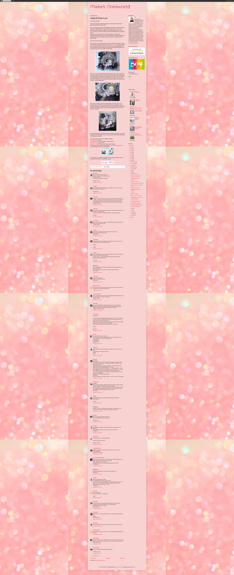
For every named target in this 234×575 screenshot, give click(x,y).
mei (132, 208)
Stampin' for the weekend (95, 144)
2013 (131, 157)
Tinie (94, 425)
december (133, 161)
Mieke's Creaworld (110, 7)
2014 (131, 155)
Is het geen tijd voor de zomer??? (137, 183)
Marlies (94, 501)
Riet (94, 396)
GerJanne (95, 314)
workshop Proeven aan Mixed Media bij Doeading (138, 127)
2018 (131, 148)
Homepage (108, 558)
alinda (94, 490)
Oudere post (122, 558)
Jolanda (94, 276)
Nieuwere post (93, 558)
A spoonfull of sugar (94, 142)
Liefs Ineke (95, 547)
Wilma (94, 359)
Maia (94, 477)
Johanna (95, 436)
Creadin (131, 125)
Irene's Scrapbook (133, 91)
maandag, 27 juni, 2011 (97, 182)
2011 (131, 160)
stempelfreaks (96, 448)
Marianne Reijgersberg (97, 457)
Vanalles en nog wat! (135, 181)
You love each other (134, 199)
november (133, 163)
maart (132, 211)
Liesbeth (95, 381)
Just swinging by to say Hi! (136, 201)
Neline (94, 347)
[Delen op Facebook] (107, 166)
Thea (94, 186)
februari (132, 213)
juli (131, 170)
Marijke (94, 303)
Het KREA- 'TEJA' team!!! (135, 206)
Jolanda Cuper (96, 293)
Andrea (94, 512)
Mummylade (95, 285)
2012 (131, 158)
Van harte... (133, 180)
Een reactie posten (95, 555)
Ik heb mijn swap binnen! (135, 176)
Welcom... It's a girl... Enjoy (136, 195)
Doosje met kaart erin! (135, 187)
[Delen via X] (106, 166)
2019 (131, 147)
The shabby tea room (94, 141)
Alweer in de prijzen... (135, 193)
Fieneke (94, 220)
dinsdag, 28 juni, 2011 (97, 497)
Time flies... (133, 192)
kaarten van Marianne (134, 117)
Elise (94, 230)
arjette (94, 208)
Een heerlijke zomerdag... (136, 203)
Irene (94, 252)
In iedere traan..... (138, 92)
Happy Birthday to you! (135, 178)
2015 (131, 153)
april (132, 210)
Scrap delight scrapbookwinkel (117, 145)
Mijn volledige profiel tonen (134, 43)
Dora (94, 334)
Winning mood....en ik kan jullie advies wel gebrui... (137, 198)
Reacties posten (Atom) (100, 560)
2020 (131, 145)
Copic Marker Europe (134, 99)
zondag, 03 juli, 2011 (97, 553)
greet (94, 415)
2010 (131, 217)
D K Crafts (95, 538)
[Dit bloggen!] (105, 166)
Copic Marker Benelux (134, 134)
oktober (132, 165)
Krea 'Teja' (114, 44)
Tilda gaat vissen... (134, 173)
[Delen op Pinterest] (109, 166)
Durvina (94, 173)
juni (132, 171)
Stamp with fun (93, 140)
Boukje (94, 522)
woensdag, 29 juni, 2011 (97, 526)
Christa (94, 196)
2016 (131, 152)
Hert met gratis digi (138, 135)
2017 (131, 150)
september (133, 166)
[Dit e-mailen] (104, 166)
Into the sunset (137, 100)
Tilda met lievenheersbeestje (136, 204)
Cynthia (94, 239)
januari (132, 215)
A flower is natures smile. (135, 175)
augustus (133, 168)
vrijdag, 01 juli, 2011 (97, 543)
